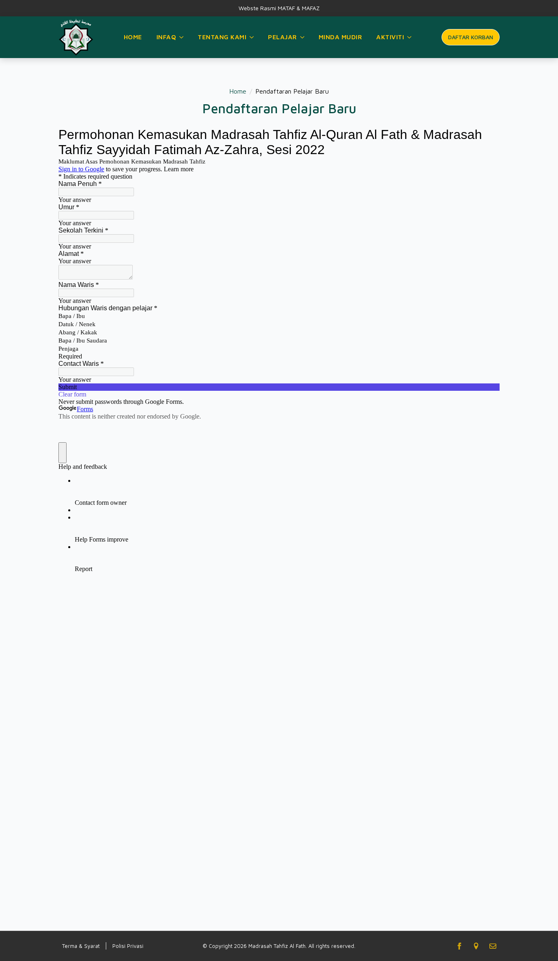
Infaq (166, 36)
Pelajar (282, 36)
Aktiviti (390, 36)
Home (133, 36)
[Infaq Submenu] (181, 37)
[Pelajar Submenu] (302, 37)
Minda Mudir (340, 36)
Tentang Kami (222, 36)
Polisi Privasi (127, 946)
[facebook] (459, 946)
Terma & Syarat (81, 946)
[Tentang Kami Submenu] (252, 37)
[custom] (476, 946)
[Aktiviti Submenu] (409, 37)
